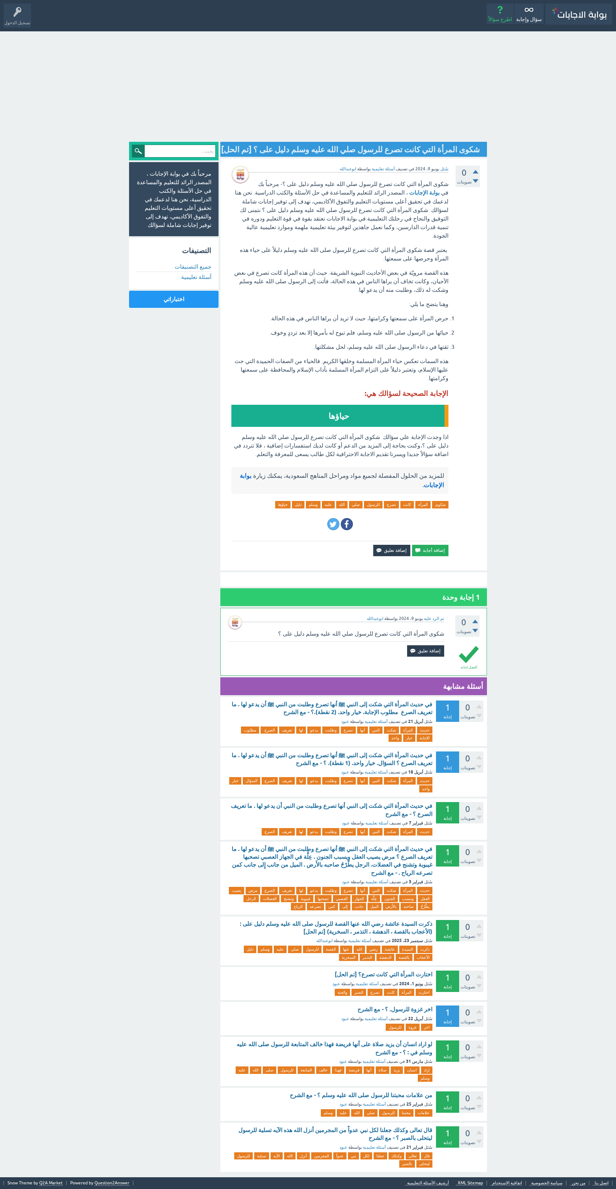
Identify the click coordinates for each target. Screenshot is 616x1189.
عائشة (390, 949)
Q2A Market (51, 1182)
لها (301, 730)
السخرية (348, 957)
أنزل (303, 1156)
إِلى (345, 906)
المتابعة (306, 1070)
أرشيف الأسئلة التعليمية (428, 1183)
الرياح (298, 906)
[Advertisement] (308, 85)
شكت (391, 730)
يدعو (314, 730)
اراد (427, 1070)
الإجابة (425, 738)
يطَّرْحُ (425, 906)
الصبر (358, 992)
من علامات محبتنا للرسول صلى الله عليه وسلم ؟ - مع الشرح (361, 1095)
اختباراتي (174, 299)
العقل (425, 898)
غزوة (413, 1027)
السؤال (251, 781)
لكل (366, 1156)
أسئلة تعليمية (383, 168)
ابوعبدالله (324, 940)
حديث (425, 730)
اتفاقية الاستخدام (507, 1183)
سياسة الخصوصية (547, 1183)
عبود (345, 721)
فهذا (338, 1070)
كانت (407, 504)
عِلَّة (374, 898)
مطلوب (250, 730)
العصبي (342, 898)
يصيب (236, 890)
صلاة (382, 1070)
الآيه (276, 1156)
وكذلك (396, 1156)
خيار (409, 738)
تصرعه (315, 906)
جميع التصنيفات (193, 266)
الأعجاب (423, 957)
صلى (295, 949)
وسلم (313, 504)
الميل (374, 906)
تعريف (287, 730)
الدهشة (385, 957)
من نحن (578, 1183)
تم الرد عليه (434, 618)
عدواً (340, 1156)
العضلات (270, 898)
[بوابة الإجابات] (578, 14)
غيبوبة (305, 898)
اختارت (424, 992)
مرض (252, 890)
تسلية (261, 1156)
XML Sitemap (470, 1183)
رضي (373, 949)
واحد (395, 738)
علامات (424, 1113)
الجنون (389, 898)
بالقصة (404, 957)
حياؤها (283, 504)
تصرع (391, 504)
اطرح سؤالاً (500, 19)
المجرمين (321, 1156)
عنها (346, 949)
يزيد (397, 1070)
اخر (427, 1027)
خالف (323, 1070)
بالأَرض (391, 906)
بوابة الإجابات (424, 192)
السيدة (407, 949)
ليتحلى (424, 1164)
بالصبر (407, 1164)
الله (342, 504)
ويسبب (408, 898)
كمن (331, 906)
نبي (353, 1156)
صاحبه (409, 906)
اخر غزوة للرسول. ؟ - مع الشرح (395, 1009)
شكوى (440, 504)
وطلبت (331, 730)
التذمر (367, 957)
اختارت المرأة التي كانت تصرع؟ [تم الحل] (383, 974)
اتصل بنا (602, 1183)
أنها (362, 730)
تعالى (413, 1156)
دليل (298, 504)
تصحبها (323, 898)
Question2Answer (111, 1182)
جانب (359, 906)
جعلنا (380, 1156)
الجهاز (359, 898)
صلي (356, 504)
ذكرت (425, 949)
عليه (328, 504)
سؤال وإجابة (529, 19)
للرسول (373, 504)
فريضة (354, 1070)
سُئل (444, 168)
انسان (412, 1070)
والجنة (342, 992)
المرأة (423, 504)
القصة (331, 949)
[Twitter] (333, 524)
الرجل (251, 898)
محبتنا (406, 1113)
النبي (376, 730)
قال (427, 1156)
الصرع (269, 730)
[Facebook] (347, 524)
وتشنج (289, 898)
